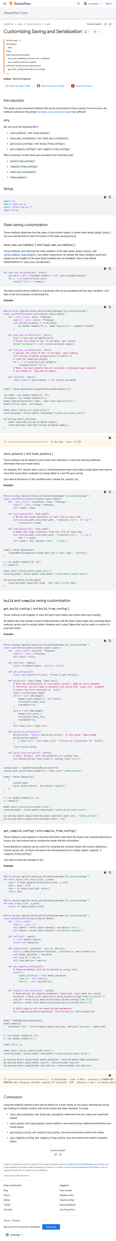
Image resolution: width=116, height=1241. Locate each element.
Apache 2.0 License (44, 1167)
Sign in (109, 3)
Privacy (16, 1220)
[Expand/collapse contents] (20, 40)
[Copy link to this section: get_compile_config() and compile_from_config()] (80, 831)
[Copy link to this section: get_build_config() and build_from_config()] (72, 609)
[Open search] (79, 3)
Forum (7, 1195)
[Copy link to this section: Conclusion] (25, 1097)
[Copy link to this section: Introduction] (27, 101)
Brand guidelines (68, 1205)
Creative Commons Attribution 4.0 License (85, 1164)
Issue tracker (66, 1190)
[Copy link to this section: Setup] (16, 189)
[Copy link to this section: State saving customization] (51, 225)
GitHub (7, 1200)
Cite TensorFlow (67, 1209)
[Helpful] (105, 24)
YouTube (8, 1209)
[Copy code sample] (110, 197)
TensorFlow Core (15, 13)
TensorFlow (9, 24)
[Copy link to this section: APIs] (13, 121)
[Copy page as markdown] (95, 31)
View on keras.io (84, 85)
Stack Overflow (67, 1200)
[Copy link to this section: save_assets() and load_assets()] (56, 454)
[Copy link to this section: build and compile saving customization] (73, 601)
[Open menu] (5, 3)
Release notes (66, 1195)
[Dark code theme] (105, 197)
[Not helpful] (110, 24)
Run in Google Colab (20, 85)
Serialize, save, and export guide (54, 111)
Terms (7, 1220)
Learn (20, 24)
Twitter (7, 1205)
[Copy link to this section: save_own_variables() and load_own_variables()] (79, 245)
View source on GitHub (53, 85)
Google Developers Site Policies (85, 1167)
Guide (47, 24)
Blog (6, 1190)
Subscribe (51, 1227)
